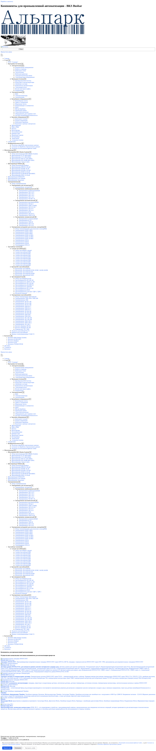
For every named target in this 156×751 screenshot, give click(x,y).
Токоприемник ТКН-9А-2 (23, 308)
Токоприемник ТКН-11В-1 (23, 321)
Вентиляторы (16, 130)
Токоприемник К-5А (25, 220)
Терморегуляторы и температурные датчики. (16, 676)
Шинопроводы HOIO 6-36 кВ (21, 172)
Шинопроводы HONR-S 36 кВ (21, 170)
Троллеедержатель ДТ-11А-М (24, 288)
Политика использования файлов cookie (24, 148)
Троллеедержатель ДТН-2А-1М (24, 282)
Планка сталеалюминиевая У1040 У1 (23, 334)
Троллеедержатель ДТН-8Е (23, 286)
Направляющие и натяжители (24, 105)
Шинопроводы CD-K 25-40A (21, 162)
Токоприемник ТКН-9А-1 (23, 306)
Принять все (7, 748)
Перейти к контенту (7, 1)
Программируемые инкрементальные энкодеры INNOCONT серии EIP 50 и (42, 662)
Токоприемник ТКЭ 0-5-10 (27, 207)
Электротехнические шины (23, 75)
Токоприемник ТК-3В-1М (23, 311)
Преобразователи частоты (23, 80)
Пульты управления (21, 120)
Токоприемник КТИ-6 (22, 242)
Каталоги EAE (12, 342)
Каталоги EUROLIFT (14, 339)
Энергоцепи (15, 138)
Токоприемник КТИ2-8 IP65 (24, 233)
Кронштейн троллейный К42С (24, 275)
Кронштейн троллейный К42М (24, 273)
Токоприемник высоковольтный (29, 202)
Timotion (3, 693)
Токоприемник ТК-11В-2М (23, 319)
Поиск (21, 49)
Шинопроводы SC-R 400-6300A (21, 155)
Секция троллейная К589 (23, 265)
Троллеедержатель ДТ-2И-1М (24, 280)
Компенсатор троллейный (20, 332)
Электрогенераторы (21, 95)
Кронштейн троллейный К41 (24, 272)
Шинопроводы (16, 125)
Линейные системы (21, 84)
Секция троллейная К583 (23, 257)
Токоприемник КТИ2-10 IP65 (24, 235)
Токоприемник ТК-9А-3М (23, 305)
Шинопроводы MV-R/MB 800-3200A (23, 160)
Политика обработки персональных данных (25, 145)
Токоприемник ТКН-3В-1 (23, 314)
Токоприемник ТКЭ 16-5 (26, 194)
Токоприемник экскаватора (23, 187)
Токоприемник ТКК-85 (26, 222)
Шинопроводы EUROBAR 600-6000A (23, 173)
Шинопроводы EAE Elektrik (16, 178)
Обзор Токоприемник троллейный (25, 296)
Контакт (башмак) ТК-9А (23, 326)
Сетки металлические (22, 112)
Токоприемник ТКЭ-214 (26, 223)
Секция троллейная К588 (23, 263)
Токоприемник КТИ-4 (22, 240)
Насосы (14, 128)
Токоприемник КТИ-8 (22, 243)
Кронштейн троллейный (22, 268)
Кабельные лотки (20, 70)
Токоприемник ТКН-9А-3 (23, 309)
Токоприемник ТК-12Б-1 (22, 324)
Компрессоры (16, 133)
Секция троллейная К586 (23, 260)
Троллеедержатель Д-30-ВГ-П (24, 285)
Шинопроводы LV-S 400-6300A (21, 157)
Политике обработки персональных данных (109, 744)
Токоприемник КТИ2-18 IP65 (24, 238)
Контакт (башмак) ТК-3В (23, 327)
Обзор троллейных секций (23, 250)
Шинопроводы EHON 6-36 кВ (21, 167)
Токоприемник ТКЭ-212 (26, 225)
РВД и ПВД (15, 127)
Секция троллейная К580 (23, 252)
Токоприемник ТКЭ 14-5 (26, 195)
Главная (6, 58)
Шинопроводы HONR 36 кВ (20, 168)
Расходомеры (16, 137)
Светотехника (19, 72)
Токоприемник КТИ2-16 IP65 (24, 237)
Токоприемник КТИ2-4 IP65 (24, 230)
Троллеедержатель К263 (22, 290)
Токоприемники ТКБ (21, 300)
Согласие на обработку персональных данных (26, 147)
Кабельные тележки (21, 119)
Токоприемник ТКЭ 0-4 (26, 210)
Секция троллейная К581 (23, 253)
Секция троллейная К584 (23, 258)
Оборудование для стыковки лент (25, 114)
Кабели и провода (20, 69)
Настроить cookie (30, 748)
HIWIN (3, 699)
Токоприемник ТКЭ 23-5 (26, 192)
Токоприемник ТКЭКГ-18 (27, 199)
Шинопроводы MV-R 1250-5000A (22, 158)
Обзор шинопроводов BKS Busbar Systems (25, 154)
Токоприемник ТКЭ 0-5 (26, 209)
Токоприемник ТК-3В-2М (23, 313)
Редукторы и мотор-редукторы (24, 82)
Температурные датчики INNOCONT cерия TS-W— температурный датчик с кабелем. (57, 676)
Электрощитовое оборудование (25, 77)
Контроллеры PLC (7, 706)
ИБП (16, 94)
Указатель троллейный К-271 (21, 331)
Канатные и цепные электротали (25, 124)
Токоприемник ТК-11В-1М (23, 318)
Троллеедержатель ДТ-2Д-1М (24, 283)
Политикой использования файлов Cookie (130, 743)
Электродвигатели (21, 87)
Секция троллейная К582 (23, 255)
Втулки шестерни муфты (23, 89)
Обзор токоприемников (19, 183)
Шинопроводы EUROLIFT (16, 177)
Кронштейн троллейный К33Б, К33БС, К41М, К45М (31, 270)
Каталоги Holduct (13, 341)
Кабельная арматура (21, 74)
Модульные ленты (20, 104)
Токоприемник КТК (25, 212)
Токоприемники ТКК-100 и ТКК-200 (26, 298)
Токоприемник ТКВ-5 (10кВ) (28, 205)
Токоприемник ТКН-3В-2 (23, 316)
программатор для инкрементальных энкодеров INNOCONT (124, 662)
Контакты (7, 349)
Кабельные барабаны (21, 122)
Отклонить (18, 748)
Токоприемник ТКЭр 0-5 (26, 213)
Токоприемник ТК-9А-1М (23, 301)
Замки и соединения (21, 102)
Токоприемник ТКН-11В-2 (23, 322)
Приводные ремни (21, 110)
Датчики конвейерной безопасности (26, 115)
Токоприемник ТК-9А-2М (23, 303)
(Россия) (8, 665)
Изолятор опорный (21, 293)
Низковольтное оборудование (24, 67)
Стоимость (7, 347)
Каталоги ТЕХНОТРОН (15, 344)
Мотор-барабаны (20, 109)
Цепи (17, 107)
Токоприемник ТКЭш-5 (26, 204)
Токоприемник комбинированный (29, 190)
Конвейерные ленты (21, 101)
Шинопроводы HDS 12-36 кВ (21, 175)
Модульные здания (17, 135)
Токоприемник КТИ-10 (22, 245)
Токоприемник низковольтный (28, 219)
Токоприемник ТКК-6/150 (27, 215)
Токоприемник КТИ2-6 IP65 (24, 232)
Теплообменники (17, 132)
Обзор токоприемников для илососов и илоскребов (31, 229)
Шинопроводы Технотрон (16, 180)
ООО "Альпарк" (13, 62)
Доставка (7, 345)
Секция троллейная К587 (23, 262)
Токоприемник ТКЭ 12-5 (26, 197)
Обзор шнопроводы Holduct (20, 165)
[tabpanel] (78, 652)
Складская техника (17, 140)
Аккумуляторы (19, 97)
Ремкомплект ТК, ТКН (22, 329)
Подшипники (19, 90)
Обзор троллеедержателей (23, 278)
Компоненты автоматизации (24, 85)
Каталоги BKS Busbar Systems (17, 337)
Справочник (12, 141)
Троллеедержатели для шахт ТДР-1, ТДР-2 (28, 291)
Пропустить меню (6, 52)
